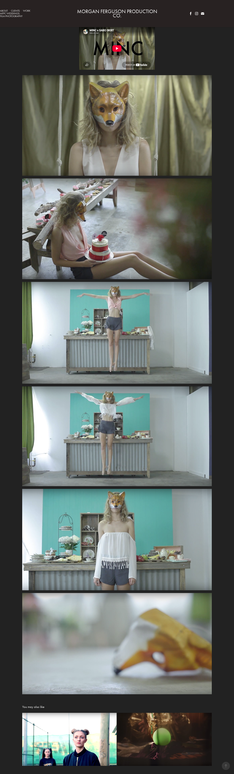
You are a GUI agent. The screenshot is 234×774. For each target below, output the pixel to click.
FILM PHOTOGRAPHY (11, 16)
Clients (15, 10)
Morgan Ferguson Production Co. (117, 13)
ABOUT (4, 10)
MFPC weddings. (10, 13)
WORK (26, 10)
